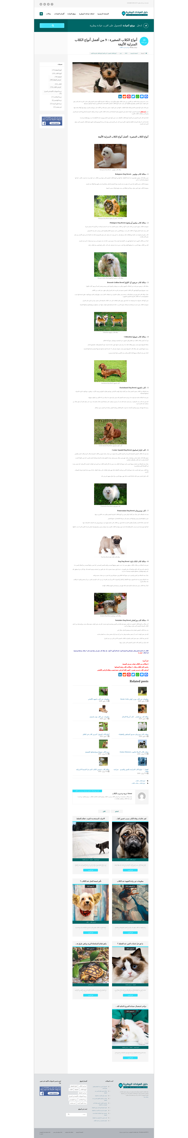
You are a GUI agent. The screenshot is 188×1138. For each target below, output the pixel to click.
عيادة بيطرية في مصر (57, 1132)
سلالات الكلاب (135, 783)
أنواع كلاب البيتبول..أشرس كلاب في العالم (96, 734)
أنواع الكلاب (143, 111)
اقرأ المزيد (130, 870)
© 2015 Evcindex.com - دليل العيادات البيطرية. (138, 1132)
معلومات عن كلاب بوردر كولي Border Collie (134, 699)
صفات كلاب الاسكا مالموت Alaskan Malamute (134, 752)
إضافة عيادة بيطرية (69, 1132)
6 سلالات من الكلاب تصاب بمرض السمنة (135, 664)
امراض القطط (57, 80)
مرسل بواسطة (128, 47)
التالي (104, 811)
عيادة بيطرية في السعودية (45, 1132)
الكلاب (137, 780)
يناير (121, 53)
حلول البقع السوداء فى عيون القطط (99, 1107)
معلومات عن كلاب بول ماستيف (99, 717)
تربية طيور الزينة (57, 103)
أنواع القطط (58, 70)
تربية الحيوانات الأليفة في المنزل (53, 91)
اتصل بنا (140, 652)
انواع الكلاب (142, 783)
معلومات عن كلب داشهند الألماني (98, 699)
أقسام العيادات (59, 14)
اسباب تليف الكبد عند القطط (101, 1095)
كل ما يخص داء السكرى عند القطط (100, 1117)
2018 (126, 53)
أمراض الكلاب (57, 87)
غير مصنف (59, 107)
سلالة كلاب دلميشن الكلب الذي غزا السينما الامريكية (92, 769)
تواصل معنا (146, 1097)
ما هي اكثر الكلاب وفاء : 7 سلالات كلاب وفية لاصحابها (131, 667)
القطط (60, 77)
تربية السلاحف (58, 97)
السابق (116, 811)
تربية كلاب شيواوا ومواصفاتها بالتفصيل (97, 752)
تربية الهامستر (58, 100)
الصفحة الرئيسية (103, 14)
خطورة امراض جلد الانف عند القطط (99, 1110)
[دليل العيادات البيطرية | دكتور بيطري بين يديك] (134, 13)
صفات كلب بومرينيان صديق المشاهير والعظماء (133, 734)
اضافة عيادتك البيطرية (86, 14)
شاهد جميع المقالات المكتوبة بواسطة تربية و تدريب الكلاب (87, 790)
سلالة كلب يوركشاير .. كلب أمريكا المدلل (135, 717)
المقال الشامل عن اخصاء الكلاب (100, 1120)
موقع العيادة (72, 14)
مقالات (48, 14)
